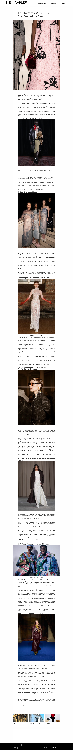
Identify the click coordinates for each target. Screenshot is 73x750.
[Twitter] (13, 748)
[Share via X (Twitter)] (21, 705)
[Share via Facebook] (18, 705)
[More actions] (54, 10)
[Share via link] (25, 705)
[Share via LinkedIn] (23, 705)
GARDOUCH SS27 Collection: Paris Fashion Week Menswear (52, 724)
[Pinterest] (15, 748)
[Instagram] (17, 748)
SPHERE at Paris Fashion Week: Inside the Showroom (36, 724)
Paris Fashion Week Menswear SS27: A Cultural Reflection (19, 724)
